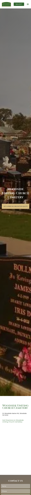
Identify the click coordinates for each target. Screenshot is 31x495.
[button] (27, 4)
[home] (6, 4)
